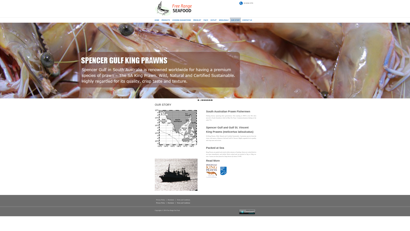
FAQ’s (206, 20)
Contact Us (247, 20)
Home (157, 20)
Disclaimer (171, 200)
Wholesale (223, 20)
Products (166, 20)
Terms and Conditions (183, 200)
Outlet (213, 20)
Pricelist (197, 20)
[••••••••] (205, 60)
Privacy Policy (160, 200)
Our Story (235, 20)
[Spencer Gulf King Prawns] (176, 128)
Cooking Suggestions (181, 20)
